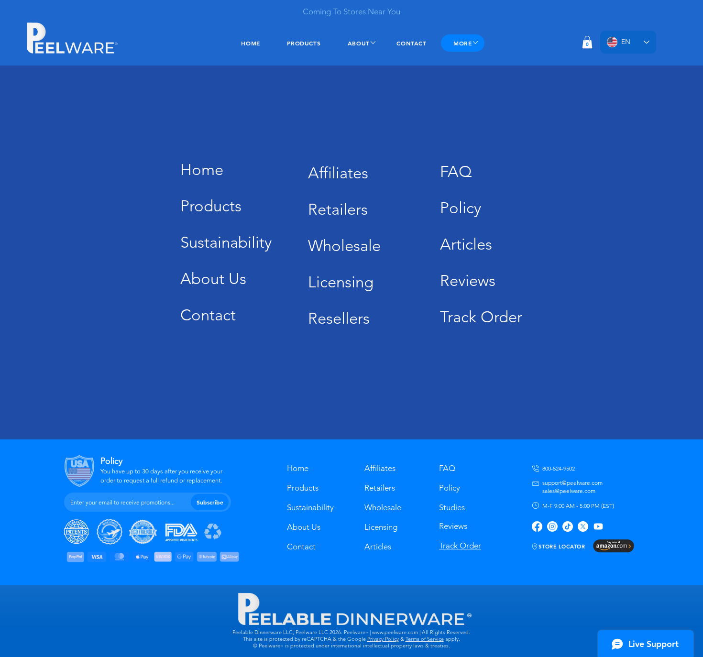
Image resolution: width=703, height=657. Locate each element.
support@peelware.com (572, 482)
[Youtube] (598, 526)
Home (201, 170)
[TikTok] (567, 526)
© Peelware (266, 645)
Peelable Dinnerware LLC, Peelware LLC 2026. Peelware (298, 632)
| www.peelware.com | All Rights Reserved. (419, 632)
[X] (583, 526)
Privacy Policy (383, 638)
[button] (587, 42)
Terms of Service (425, 638)
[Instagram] (552, 526)
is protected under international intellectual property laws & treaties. (367, 645)
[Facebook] (537, 526)
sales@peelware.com (568, 490)
